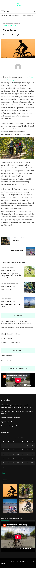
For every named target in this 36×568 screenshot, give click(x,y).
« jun (3, 473)
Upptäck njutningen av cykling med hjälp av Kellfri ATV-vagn (11, 275)
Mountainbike (6, 289)
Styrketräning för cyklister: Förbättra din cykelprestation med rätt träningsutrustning (16, 322)
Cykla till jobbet (6, 338)
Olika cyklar (6, 360)
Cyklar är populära (9, 25)
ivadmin (18, 72)
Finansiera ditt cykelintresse (10, 342)
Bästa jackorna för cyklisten (10, 334)
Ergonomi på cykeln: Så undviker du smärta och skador (17, 329)
